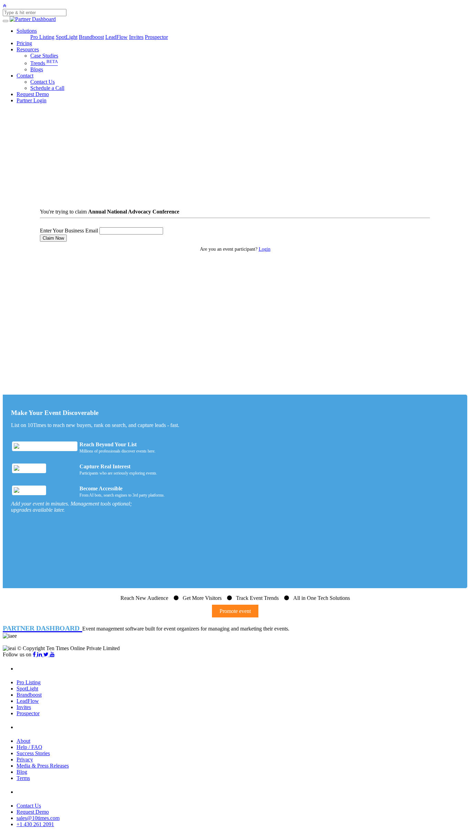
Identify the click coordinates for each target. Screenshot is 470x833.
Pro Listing (42, 37)
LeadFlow (116, 37)
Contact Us (42, 82)
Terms (23, 778)
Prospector (156, 37)
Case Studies (44, 56)
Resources (28, 49)
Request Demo (33, 94)
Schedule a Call (47, 88)
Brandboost (91, 37)
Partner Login (31, 100)
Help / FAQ (29, 747)
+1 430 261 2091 (35, 824)
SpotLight (66, 37)
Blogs (36, 69)
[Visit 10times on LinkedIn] (40, 654)
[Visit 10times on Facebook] (35, 654)
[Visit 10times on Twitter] (46, 654)
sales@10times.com (38, 818)
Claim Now (53, 238)
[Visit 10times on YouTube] (52, 654)
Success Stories (33, 753)
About (23, 741)
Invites (136, 37)
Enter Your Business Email (69, 230)
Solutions (27, 31)
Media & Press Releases (43, 766)
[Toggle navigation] (5, 21)
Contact (25, 76)
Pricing (24, 43)
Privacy (25, 759)
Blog (22, 772)
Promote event (235, 611)
